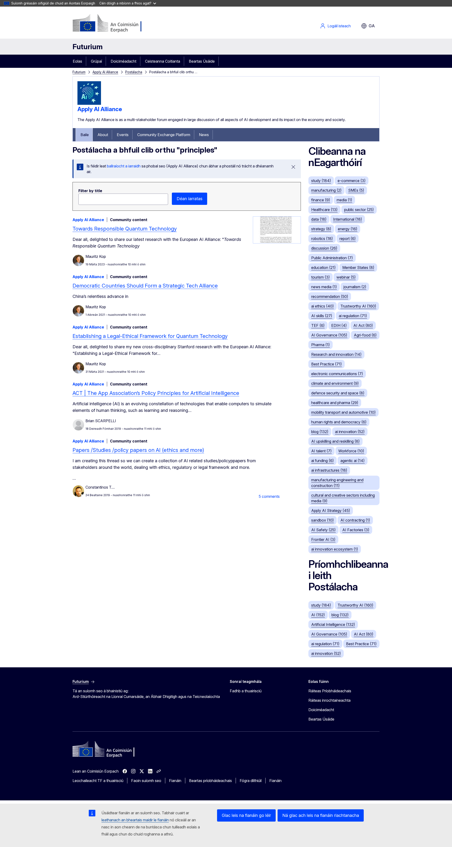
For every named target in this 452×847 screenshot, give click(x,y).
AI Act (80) (363, 325)
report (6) (347, 238)
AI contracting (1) (355, 520)
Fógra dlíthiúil (251, 780)
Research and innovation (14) (336, 354)
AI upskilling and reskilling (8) (335, 441)
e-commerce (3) (352, 180)
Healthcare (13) (324, 209)
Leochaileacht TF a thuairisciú (98, 780)
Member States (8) (358, 267)
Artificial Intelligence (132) (333, 624)
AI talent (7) (321, 451)
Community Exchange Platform (163, 134)
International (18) (347, 219)
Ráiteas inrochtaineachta (329, 700)
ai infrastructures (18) (329, 470)
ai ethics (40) (322, 306)
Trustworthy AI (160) (358, 306)
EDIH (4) (339, 325)
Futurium (88, 46)
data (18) (319, 219)
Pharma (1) (320, 344)
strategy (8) (321, 229)
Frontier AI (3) (323, 539)
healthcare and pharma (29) (334, 402)
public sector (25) (359, 209)
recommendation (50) (329, 296)
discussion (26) (324, 248)
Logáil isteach (339, 26)
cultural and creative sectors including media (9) (343, 498)
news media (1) (324, 286)
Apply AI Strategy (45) (330, 510)
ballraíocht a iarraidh (124, 166)
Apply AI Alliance (105, 72)
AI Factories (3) (355, 529)
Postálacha (133, 72)
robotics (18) (322, 238)
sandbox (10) (322, 520)
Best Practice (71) (326, 364)
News (204, 134)
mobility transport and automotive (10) (343, 412)
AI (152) (318, 614)
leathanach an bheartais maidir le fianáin (135, 820)
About (102, 134)
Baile (85, 134)
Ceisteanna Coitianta (162, 61)
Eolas (77, 61)
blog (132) (319, 431)
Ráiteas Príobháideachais (329, 691)
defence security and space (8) (337, 393)
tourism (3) (320, 277)
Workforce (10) (351, 451)
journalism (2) (354, 286)
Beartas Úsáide (202, 61)
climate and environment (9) (335, 383)
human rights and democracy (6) (339, 422)
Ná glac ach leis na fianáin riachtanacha (320, 815)
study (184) (321, 180)
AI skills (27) (321, 315)
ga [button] (372, 25)
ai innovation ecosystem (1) (334, 549)
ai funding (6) (322, 460)
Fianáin (175, 780)
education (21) (323, 267)
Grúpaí (96, 61)
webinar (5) (346, 277)
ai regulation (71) (353, 315)
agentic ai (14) (352, 460)
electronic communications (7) (337, 373)
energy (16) (347, 229)
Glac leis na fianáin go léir (246, 815)
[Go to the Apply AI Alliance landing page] (89, 103)
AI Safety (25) (323, 529)
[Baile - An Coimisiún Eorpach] (111, 23)
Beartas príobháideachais (210, 780)
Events (123, 134)
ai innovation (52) (350, 431)
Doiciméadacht (123, 61)
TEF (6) (318, 325)
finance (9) (320, 200)
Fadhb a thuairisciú (246, 691)
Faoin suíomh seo (146, 780)
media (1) (344, 200)
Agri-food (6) (365, 335)
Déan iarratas (189, 198)
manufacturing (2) (326, 190)
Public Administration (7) (332, 257)
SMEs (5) (356, 190)
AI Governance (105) (329, 335)
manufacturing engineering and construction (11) (337, 483)
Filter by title (90, 190)
